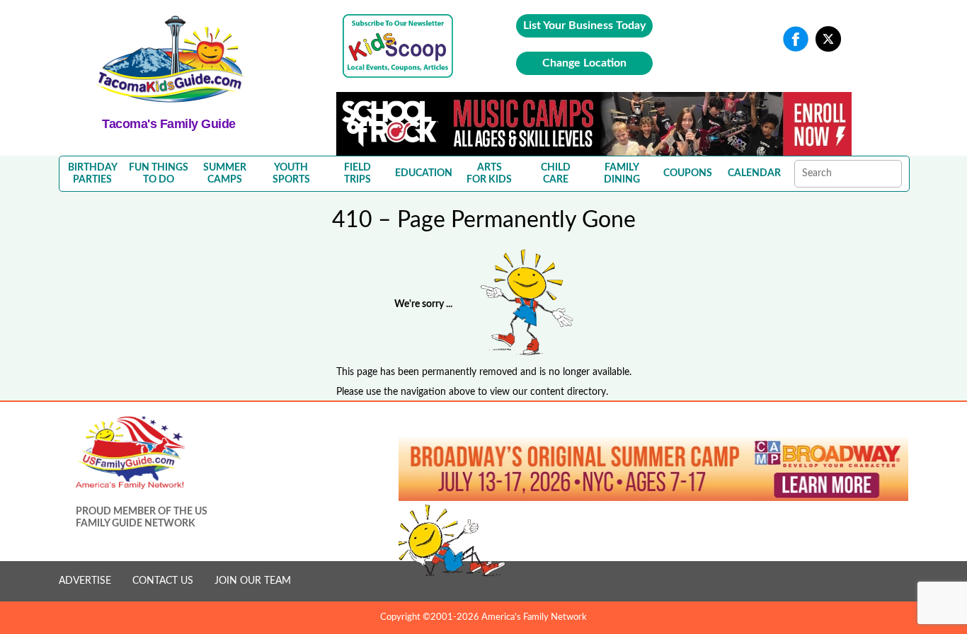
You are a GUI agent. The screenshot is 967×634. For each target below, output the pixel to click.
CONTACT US (162, 581)
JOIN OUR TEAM (252, 581)
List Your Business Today (584, 25)
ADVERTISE (85, 581)
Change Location (584, 63)
